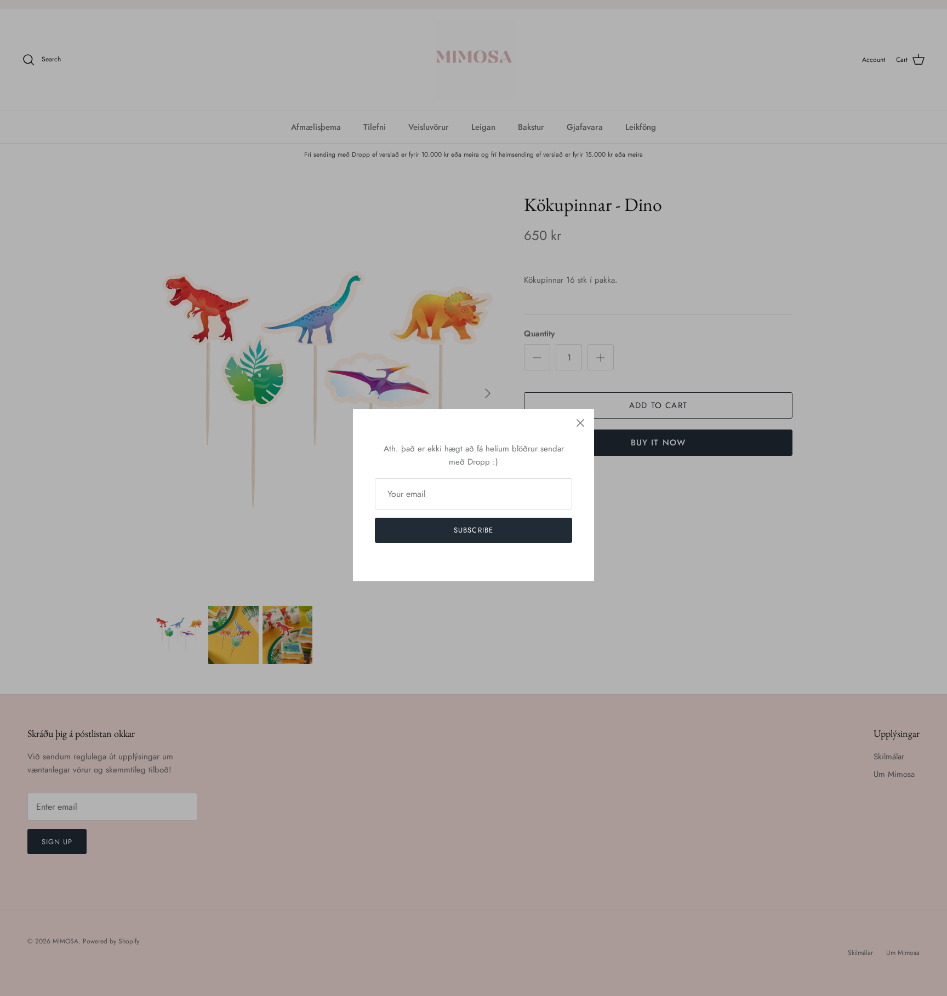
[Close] (580, 423)
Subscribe (473, 530)
